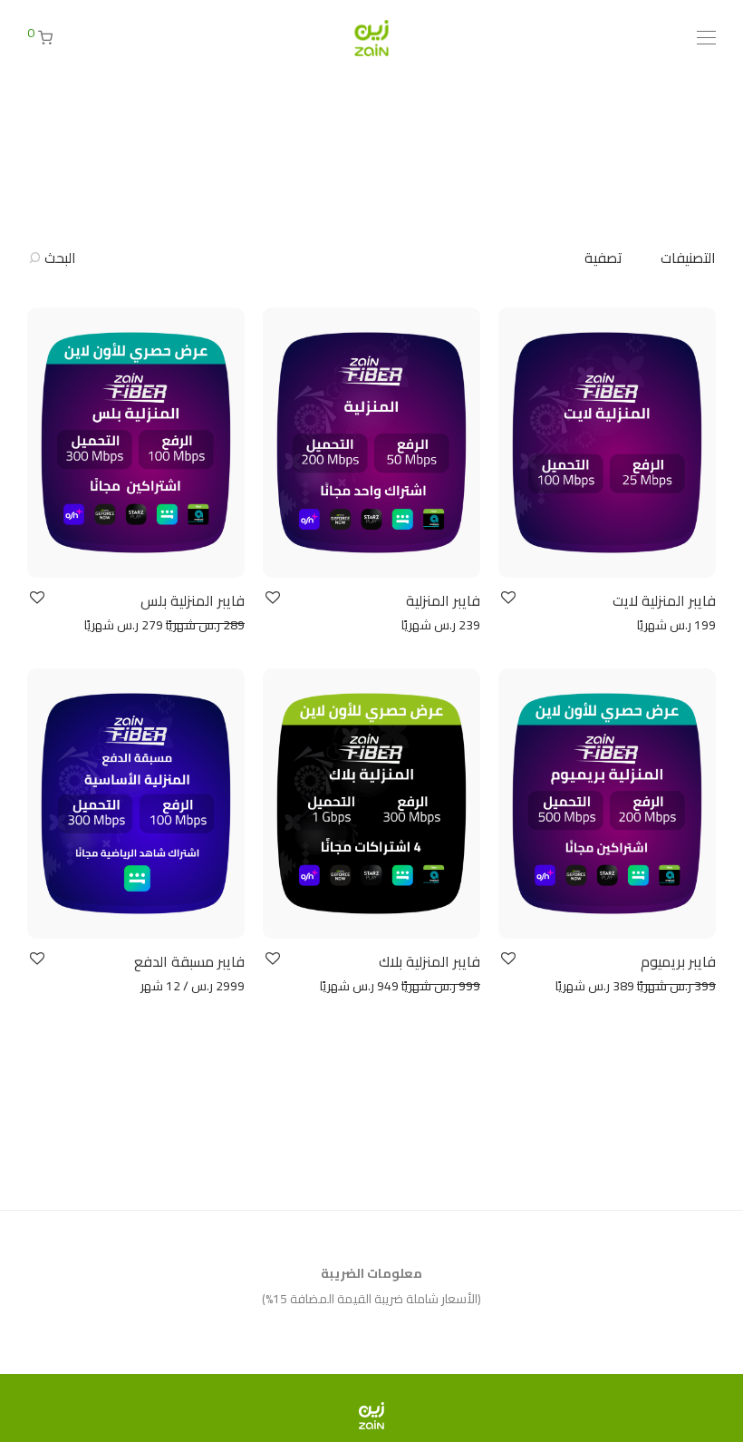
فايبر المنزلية (443, 600)
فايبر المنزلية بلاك (429, 961)
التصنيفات (688, 257)
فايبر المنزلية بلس (192, 600)
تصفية (603, 257)
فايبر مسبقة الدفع (189, 961)
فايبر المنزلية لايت (664, 600)
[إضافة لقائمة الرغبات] (507, 598)
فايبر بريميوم (678, 961)
